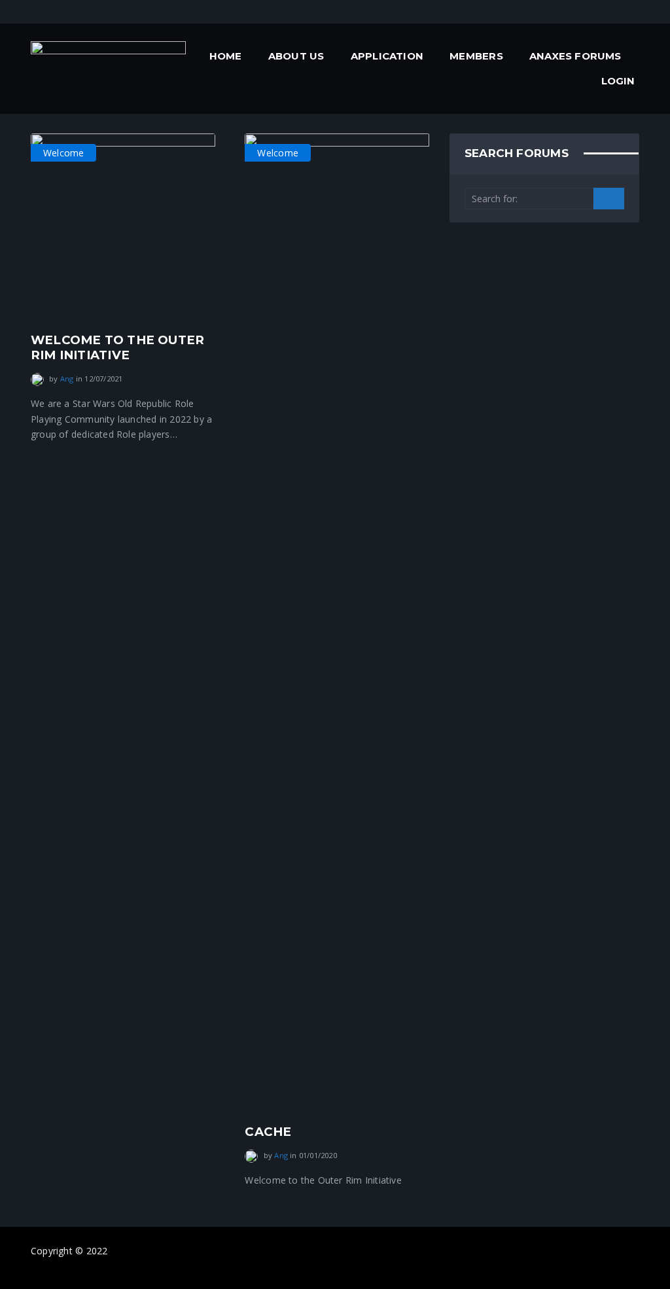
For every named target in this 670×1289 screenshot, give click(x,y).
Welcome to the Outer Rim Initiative (117, 347)
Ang (67, 378)
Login (618, 81)
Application (387, 56)
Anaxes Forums (575, 56)
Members (476, 56)
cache (268, 1131)
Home (225, 56)
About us (296, 56)
